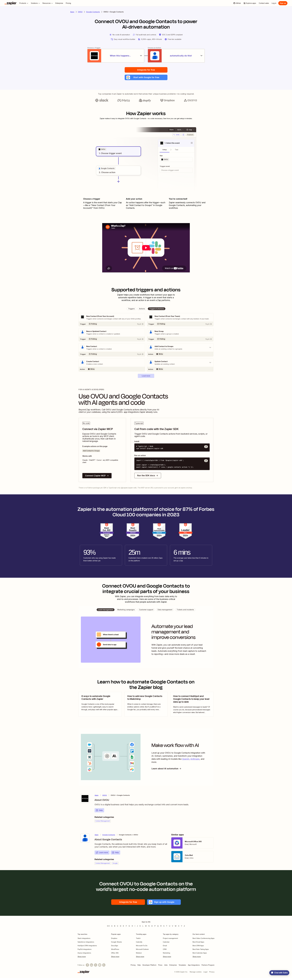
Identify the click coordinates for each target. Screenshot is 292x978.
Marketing (166, 953)
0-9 (108, 926)
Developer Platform (149, 965)
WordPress (115, 949)
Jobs (166, 965)
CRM (165, 949)
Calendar (166, 942)
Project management (170, 938)
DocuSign (114, 945)
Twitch (138, 938)
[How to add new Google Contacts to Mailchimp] (146, 704)
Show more (82, 956)
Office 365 (115, 953)
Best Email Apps (198, 942)
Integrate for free (146, 70)
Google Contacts (93, 12)
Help (101, 810)
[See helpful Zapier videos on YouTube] (99, 965)
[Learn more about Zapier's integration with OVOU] (85, 798)
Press (160, 965)
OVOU (80, 12)
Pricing (133, 965)
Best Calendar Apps (200, 953)
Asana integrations (84, 953)
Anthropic (195, 759)
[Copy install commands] (206, 446)
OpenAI (185, 759)
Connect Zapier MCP (95, 475)
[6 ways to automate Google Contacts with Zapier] (100, 704)
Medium (139, 953)
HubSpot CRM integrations (87, 945)
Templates (182, 965)
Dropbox (114, 938)
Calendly (139, 942)
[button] (146, 77)
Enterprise (173, 965)
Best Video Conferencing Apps (203, 938)
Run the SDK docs (146, 475)
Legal (205, 972)
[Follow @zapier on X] (95, 965)
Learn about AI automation (165, 768)
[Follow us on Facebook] (87, 965)
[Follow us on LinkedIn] (91, 965)
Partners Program (208, 965)
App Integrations (194, 965)
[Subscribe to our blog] (103, 965)
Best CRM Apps (198, 945)
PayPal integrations (84, 949)
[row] (102, 149)
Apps (72, 12)
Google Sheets (116, 942)
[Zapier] (10, 3)
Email (165, 945)
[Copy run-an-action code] (206, 460)
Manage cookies (196, 972)
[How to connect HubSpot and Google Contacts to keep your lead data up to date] (191, 704)
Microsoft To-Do (141, 945)
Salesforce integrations (86, 942)
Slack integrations (84, 938)
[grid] (102, 149)
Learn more (103, 852)
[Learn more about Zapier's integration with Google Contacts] (85, 838)
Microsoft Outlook (142, 949)
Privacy (211, 972)
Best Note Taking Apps (201, 949)
